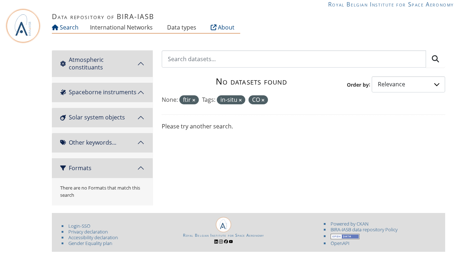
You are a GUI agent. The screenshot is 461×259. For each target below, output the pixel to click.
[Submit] (435, 59)
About (225, 27)
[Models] (154, 27)
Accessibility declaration (93, 237)
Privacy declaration (88, 231)
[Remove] (193, 100)
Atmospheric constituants (86, 63)
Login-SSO (79, 226)
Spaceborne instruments (102, 92)
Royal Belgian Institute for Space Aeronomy (391, 4)
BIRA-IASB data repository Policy (364, 229)
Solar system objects (97, 117)
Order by (358, 84)
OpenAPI (340, 243)
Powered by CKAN (349, 224)
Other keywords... (92, 142)
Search (68, 27)
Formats (80, 168)
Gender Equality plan (90, 243)
